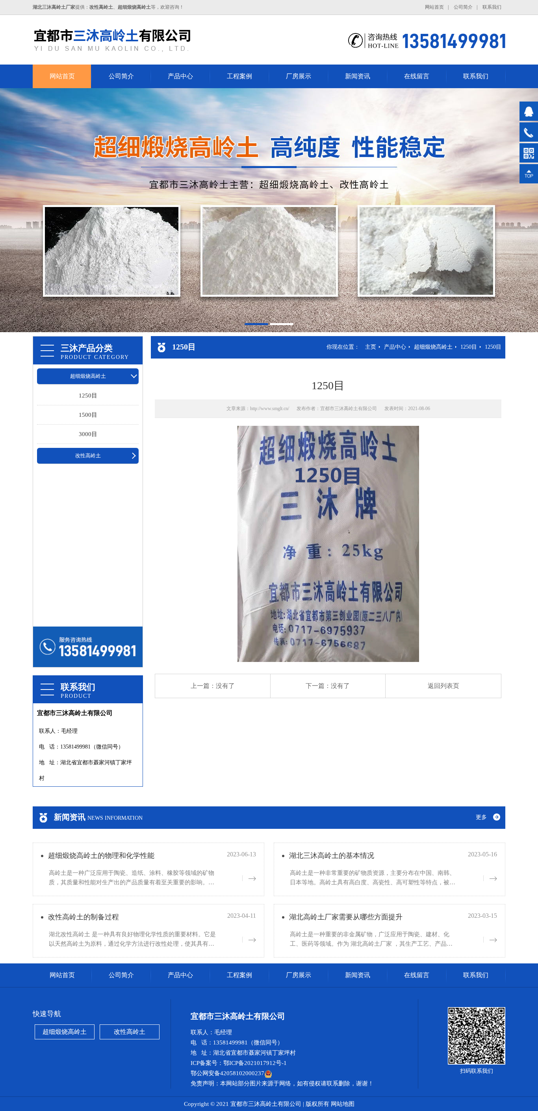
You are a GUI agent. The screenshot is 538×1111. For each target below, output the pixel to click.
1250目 (88, 395)
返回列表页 (443, 685)
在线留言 (416, 76)
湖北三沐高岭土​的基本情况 (331, 856)
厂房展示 (298, 76)
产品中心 (180, 76)
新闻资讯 (357, 76)
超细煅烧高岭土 (88, 376)
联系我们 (491, 7)
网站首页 (434, 7)
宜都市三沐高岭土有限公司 (348, 408)
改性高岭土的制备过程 (83, 917)
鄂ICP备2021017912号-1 (255, 1063)
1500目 (88, 415)
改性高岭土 (88, 455)
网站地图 (342, 1104)
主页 (370, 347)
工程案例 (239, 76)
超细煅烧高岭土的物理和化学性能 (101, 856)
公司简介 (463, 7)
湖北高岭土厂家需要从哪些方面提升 (346, 917)
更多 (481, 817)
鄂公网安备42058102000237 (227, 1073)
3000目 (88, 434)
